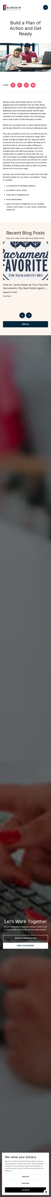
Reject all (25, 1176)
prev (22, 315)
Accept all (25, 1190)
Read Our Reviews (25, 946)
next (29, 315)
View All (26, 324)
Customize (25, 1183)
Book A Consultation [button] (25, 938)
